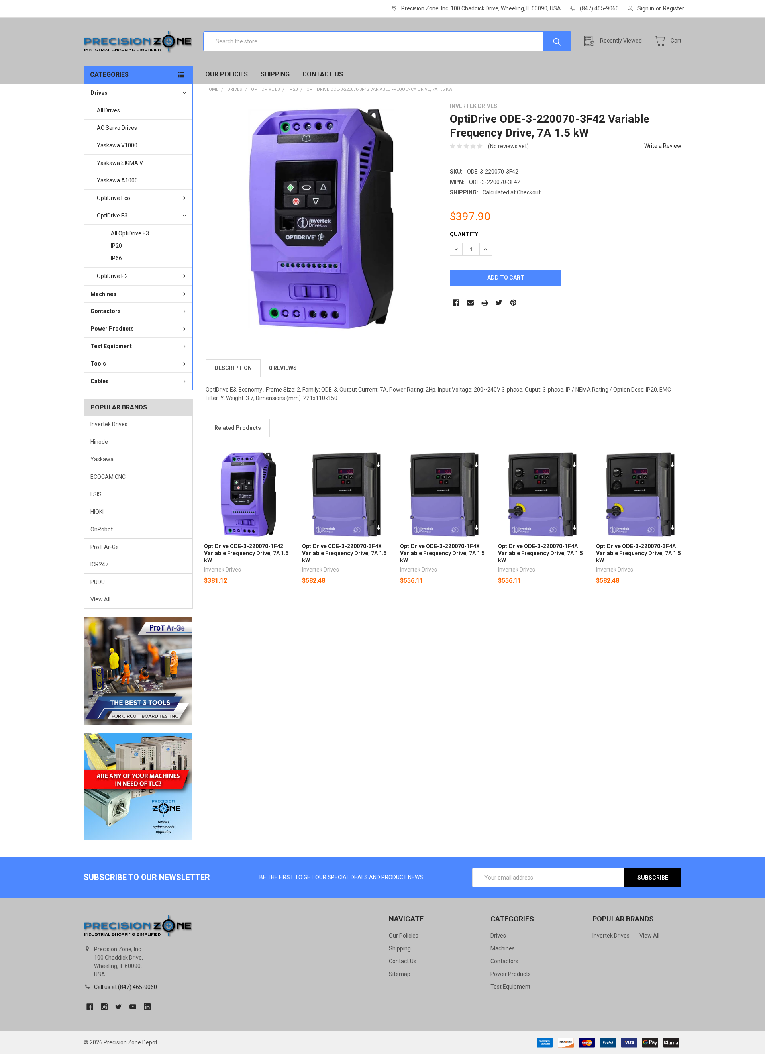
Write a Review (662, 146)
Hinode (99, 442)
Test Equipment (111, 346)
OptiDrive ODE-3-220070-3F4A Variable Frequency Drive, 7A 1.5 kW (638, 553)
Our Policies (226, 74)
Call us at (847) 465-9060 (125, 987)
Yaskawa (102, 459)
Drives (99, 93)
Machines (103, 294)
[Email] (470, 302)
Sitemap (399, 974)
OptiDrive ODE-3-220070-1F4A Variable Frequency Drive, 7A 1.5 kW (540, 553)
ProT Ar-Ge (104, 547)
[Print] (485, 302)
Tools (98, 363)
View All (100, 599)
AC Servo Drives (117, 128)
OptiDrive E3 (112, 215)
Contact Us (322, 74)
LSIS (96, 494)
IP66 (116, 258)
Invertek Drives (109, 424)
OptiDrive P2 (112, 276)
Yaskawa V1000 (117, 145)
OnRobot (101, 529)
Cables (99, 381)
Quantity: (465, 234)
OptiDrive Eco (113, 198)
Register (673, 8)
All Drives (108, 110)
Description (233, 368)
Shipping (275, 74)
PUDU (97, 582)
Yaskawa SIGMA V (120, 163)
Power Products (112, 328)
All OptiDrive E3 (130, 233)
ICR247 (99, 564)
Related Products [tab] (237, 428)
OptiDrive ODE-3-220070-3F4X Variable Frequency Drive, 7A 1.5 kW (344, 553)
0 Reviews (283, 368)
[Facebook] (456, 302)
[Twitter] (499, 302)
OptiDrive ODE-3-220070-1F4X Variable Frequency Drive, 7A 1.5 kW (442, 553)
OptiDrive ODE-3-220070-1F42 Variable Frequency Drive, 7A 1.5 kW (246, 553)
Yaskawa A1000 (117, 180)
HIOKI (97, 512)
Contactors (105, 311)
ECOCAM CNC (108, 477)
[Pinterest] (513, 302)
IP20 (116, 246)
